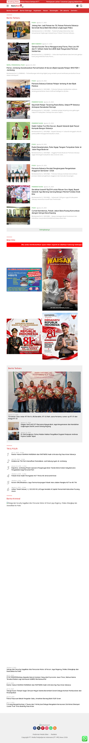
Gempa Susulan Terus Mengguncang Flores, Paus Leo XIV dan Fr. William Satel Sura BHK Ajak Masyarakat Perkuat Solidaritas (55, 49)
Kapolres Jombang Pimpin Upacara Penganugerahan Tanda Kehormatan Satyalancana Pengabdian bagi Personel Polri (43, 469)
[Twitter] (38, 728)
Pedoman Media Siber (41, 734)
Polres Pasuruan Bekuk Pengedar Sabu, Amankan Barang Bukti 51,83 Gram (34, 699)
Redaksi (54, 734)
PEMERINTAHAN (37, 102)
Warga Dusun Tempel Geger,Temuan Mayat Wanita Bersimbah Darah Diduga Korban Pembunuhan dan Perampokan (44, 692)
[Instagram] (47, 728)
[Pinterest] (42, 728)
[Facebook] (34, 728)
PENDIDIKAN (15, 65)
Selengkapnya (44, 230)
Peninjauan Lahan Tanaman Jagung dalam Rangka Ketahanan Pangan (40, 2)
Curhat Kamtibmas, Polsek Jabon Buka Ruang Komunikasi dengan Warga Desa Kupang (56, 212)
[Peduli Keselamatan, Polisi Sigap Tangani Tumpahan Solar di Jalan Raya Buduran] (18, 152)
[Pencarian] (81, 6)
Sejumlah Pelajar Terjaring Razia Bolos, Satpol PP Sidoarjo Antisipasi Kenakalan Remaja (56, 106)
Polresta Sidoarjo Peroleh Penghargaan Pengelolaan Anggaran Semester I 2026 (54, 169)
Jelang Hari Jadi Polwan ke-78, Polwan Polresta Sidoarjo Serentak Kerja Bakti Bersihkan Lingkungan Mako (55, 26)
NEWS (9, 65)
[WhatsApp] (51, 728)
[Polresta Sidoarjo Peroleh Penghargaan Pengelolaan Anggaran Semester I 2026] (18, 173)
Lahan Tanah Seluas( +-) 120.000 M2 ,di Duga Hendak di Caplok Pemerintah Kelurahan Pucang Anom (46, 490)
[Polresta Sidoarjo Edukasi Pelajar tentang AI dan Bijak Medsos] (18, 88)
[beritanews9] (17, 6)
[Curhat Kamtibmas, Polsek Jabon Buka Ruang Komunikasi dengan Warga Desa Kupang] (18, 215)
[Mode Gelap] (77, 6)
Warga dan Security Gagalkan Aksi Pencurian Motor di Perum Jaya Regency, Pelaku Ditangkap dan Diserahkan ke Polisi (43, 670)
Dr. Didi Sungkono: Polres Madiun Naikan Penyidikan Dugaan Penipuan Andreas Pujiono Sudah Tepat (49, 435)
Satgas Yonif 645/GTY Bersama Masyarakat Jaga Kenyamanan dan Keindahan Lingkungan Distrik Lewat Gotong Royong (50, 425)
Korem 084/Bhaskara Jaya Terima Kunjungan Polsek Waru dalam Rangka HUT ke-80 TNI (44, 482)
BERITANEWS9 (36, 44)
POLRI (34, 23)
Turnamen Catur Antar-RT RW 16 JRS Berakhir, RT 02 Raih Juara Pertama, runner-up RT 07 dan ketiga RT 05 (42, 418)
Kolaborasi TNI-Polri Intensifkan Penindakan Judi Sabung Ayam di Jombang (39, 461)
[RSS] (55, 728)
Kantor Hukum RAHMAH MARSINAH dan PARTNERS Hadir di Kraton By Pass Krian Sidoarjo (44, 454)
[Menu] (8, 6)
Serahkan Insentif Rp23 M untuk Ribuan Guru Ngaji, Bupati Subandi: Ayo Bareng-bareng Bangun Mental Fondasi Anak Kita (56, 191)
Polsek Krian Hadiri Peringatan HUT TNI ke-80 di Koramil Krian (34, 476)
